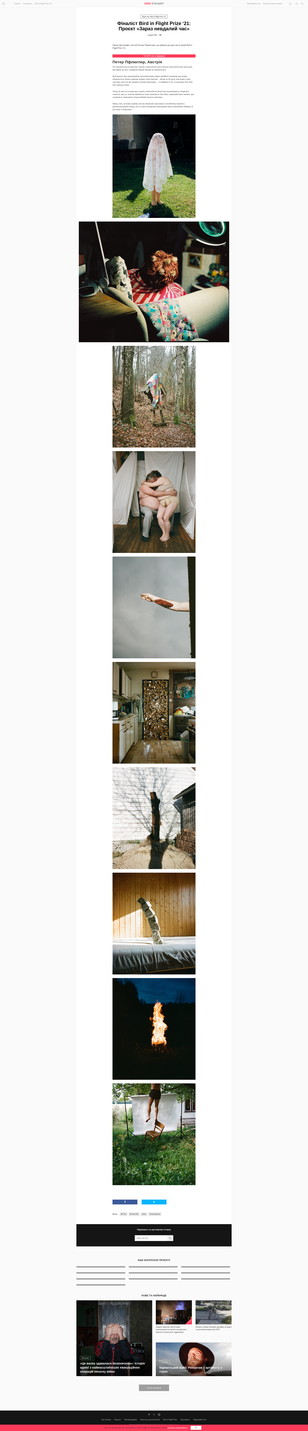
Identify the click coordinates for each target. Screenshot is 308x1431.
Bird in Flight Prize (170, 1420)
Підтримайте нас (254, 4)
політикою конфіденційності (177, 1428)
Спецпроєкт (27, 4)
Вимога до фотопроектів (150, 1420)
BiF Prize (123, 1214)
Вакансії (117, 1420)
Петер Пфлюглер (155, 1214)
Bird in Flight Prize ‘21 (43, 4)
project (144, 1214)
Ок (196, 1428)
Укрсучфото (185, 1420)
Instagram (160, 56)
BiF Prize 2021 (134, 1214)
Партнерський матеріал (272, 4)
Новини (17, 4)
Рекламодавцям (130, 1420)
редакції (176, 1424)
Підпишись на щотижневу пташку (154, 1230)
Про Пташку (106, 1420)
